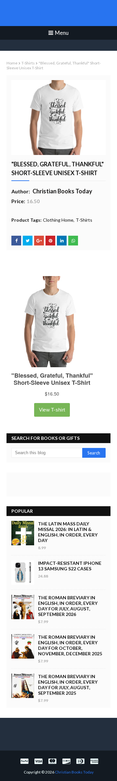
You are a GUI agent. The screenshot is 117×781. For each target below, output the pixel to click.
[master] (52, 761)
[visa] (38, 761)
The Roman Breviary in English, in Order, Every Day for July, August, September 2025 (68, 685)
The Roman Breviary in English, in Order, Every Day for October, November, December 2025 (70, 645)
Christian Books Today (58, 13)
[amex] (93, 761)
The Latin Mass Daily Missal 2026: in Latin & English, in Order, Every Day (68, 532)
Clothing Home (58, 220)
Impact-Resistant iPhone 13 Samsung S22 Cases (69, 565)
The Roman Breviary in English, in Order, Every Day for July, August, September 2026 (68, 606)
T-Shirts (28, 63)
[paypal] (24, 761)
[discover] (66, 761)
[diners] (80, 761)
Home (12, 63)
